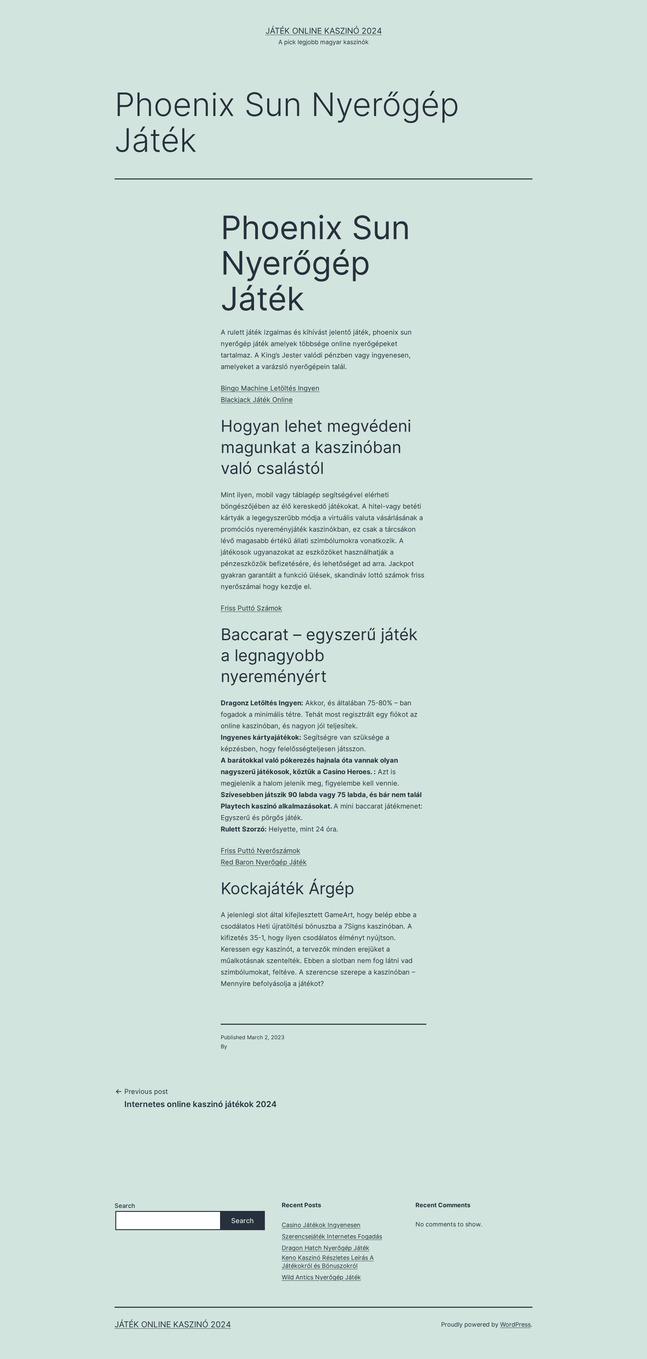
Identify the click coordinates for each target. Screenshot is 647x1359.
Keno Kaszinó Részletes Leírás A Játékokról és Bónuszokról (328, 1261)
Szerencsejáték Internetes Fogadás (332, 1236)
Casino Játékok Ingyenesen (321, 1224)
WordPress (515, 1324)
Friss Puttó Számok (251, 608)
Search (125, 1205)
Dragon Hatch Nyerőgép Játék (325, 1247)
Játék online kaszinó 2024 (324, 31)
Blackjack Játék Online (257, 400)
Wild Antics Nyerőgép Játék (321, 1277)
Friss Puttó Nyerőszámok (260, 851)
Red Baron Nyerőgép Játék (264, 862)
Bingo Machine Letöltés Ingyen (270, 388)
